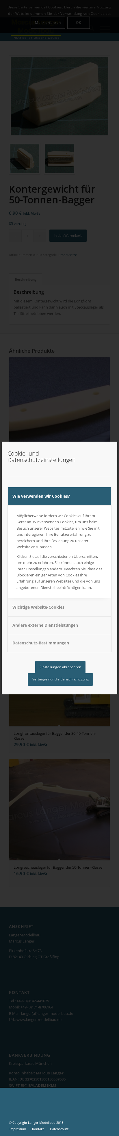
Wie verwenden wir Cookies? (41, 496)
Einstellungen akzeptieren (60, 666)
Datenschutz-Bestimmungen (40, 643)
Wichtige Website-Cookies (38, 607)
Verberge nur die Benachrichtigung (60, 679)
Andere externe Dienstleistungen (45, 625)
